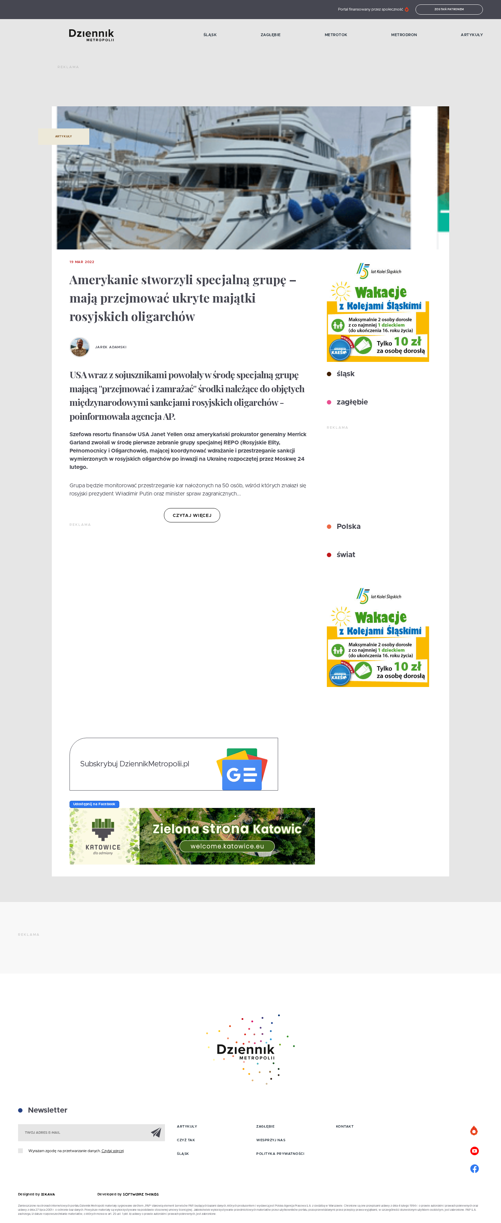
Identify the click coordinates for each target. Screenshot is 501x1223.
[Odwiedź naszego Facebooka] (474, 1167)
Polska (348, 527)
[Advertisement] (182, 88)
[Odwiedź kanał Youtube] (474, 1150)
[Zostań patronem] (474, 1131)
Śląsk (210, 35)
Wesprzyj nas (270, 1140)
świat (345, 555)
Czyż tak (186, 1140)
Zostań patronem (450, 9)
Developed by (110, 1194)
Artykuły (472, 35)
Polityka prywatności (280, 1154)
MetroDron (404, 35)
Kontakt (345, 1126)
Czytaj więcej (113, 1151)
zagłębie (351, 402)
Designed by (29, 1194)
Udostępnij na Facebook (94, 804)
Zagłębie (271, 35)
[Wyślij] (156, 1132)
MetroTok (336, 35)
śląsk (345, 374)
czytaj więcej (192, 516)
